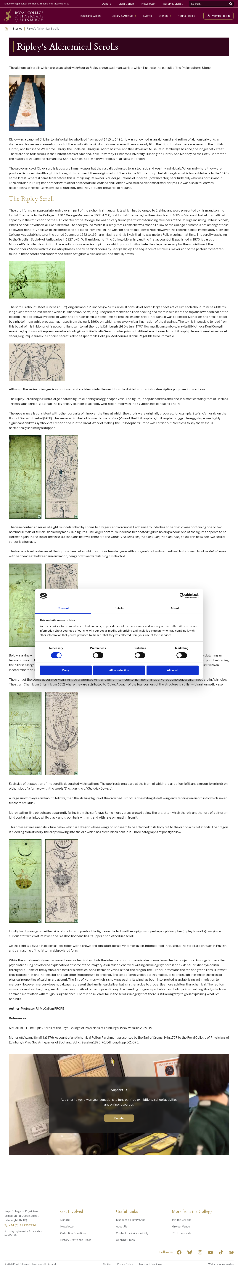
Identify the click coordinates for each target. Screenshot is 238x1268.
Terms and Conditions (150, 1264)
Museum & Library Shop (130, 1219)
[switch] (98, 655)
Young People (186, 15)
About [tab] (175, 608)
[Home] (6, 29)
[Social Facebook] (179, 1252)
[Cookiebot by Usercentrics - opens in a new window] (182, 595)
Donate (106, 3)
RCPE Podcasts (182, 1233)
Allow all (172, 670)
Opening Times (125, 1239)
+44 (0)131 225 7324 (22, 1225)
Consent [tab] (63, 608)
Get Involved (71, 1211)
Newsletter (148, 3)
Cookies (107, 1264)
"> (189, 1252)
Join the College (182, 1219)
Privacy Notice (125, 1264)
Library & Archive (122, 15)
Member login (221, 15)
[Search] (231, 4)
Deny (65, 670)
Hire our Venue (181, 1226)
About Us (121, 1226)
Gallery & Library (173, 3)
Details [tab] (119, 608)
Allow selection (119, 670)
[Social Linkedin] (200, 1252)
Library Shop (126, 3)
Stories (163, 15)
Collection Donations (73, 1233)
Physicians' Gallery (90, 15)
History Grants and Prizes (75, 1239)
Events (147, 15)
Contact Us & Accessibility (132, 1233)
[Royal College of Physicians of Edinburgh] (23, 15)
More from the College (192, 1211)
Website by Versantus (221, 1264)
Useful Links (127, 1211)
